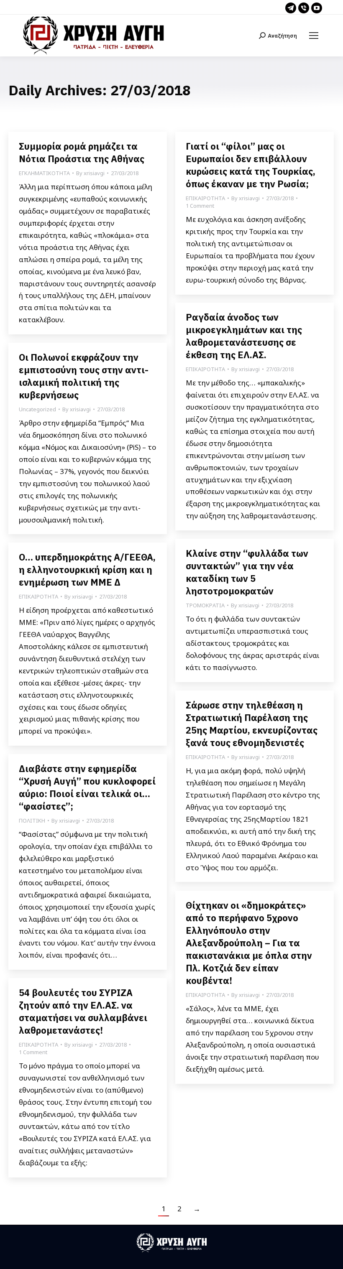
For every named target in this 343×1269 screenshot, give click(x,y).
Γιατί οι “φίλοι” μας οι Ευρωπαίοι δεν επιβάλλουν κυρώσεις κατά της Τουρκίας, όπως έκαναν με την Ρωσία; (250, 165)
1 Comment (200, 205)
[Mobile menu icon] (313, 35)
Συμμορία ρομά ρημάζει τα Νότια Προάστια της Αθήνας (81, 152)
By (90, 173)
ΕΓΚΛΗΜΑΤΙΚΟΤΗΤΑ (44, 173)
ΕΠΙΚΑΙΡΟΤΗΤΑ (205, 198)
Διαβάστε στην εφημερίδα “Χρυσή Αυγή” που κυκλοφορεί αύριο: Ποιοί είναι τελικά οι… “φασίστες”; (87, 787)
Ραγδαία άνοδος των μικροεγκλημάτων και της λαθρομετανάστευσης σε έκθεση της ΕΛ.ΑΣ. (244, 336)
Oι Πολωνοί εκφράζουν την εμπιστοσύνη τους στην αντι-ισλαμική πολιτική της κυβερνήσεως (83, 376)
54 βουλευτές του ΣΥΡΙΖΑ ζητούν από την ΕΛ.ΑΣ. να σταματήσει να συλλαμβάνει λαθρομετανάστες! (83, 1011)
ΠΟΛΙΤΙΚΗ (32, 820)
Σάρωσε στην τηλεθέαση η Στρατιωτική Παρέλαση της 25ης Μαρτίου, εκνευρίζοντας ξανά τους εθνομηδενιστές (251, 724)
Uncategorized (37, 409)
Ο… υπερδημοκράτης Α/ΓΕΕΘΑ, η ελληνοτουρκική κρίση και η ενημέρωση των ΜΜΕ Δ (87, 569)
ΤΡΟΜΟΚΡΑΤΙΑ (205, 605)
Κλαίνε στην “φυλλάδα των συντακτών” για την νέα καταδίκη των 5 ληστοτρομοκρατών (247, 572)
